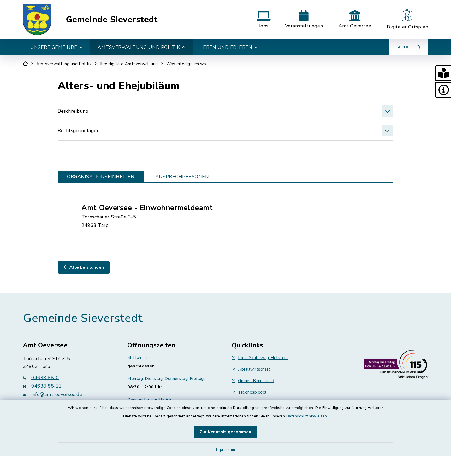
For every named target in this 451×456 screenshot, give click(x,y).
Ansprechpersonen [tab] (182, 177)
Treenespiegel (252, 392)
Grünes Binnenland (256, 381)
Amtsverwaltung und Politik (64, 64)
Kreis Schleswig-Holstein (263, 358)
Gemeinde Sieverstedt (112, 20)
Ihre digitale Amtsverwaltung (129, 64)
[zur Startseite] (37, 20)
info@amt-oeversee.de (56, 394)
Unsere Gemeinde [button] (53, 47)
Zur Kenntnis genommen (225, 432)
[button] (443, 73)
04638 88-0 (45, 377)
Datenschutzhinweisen (306, 416)
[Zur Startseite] (25, 64)
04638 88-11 (46, 386)
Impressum (225, 449)
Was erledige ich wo (186, 64)
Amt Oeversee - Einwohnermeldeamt (147, 208)
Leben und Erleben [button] (226, 47)
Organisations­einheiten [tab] (100, 177)
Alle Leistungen (86, 267)
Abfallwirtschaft (254, 369)
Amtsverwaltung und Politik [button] (139, 47)
